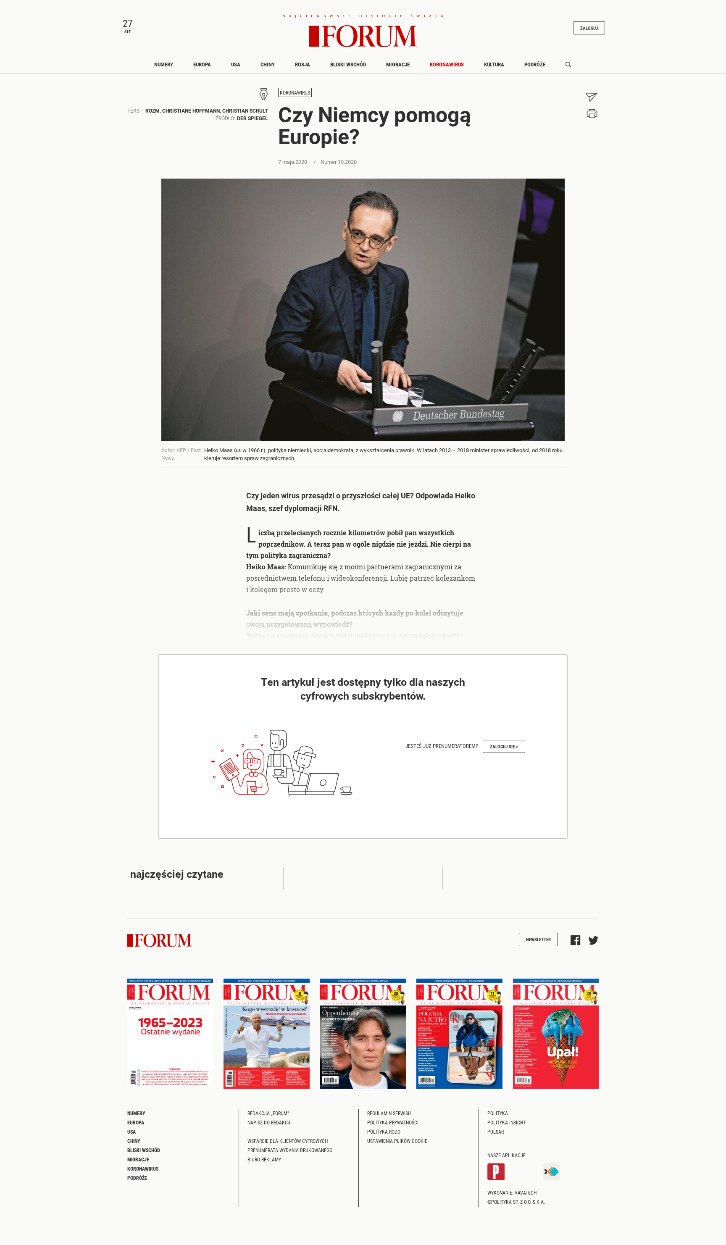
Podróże (534, 64)
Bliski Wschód (348, 64)
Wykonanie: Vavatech (512, 1192)
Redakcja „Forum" (268, 1113)
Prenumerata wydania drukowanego (289, 1150)
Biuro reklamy (264, 1159)
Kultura (494, 64)
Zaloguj (589, 28)
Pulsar (495, 1131)
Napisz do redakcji (269, 1122)
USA (235, 64)
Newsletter (538, 939)
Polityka (497, 1113)
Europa (202, 64)
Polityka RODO (383, 1131)
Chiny (267, 64)
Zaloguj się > (504, 746)
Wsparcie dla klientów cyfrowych (287, 1140)
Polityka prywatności (392, 1122)
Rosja (302, 64)
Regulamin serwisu (389, 1113)
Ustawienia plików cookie (397, 1140)
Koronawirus (447, 64)
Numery (163, 64)
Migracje (398, 64)
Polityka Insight (506, 1122)
